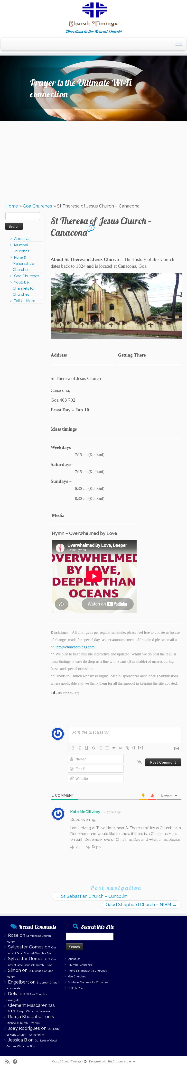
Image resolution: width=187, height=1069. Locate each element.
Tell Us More (24, 301)
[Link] (127, 748)
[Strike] (93, 748)
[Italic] (79, 748)
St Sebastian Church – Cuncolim (92, 896)
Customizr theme (124, 1061)
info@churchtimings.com (75, 647)
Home (11, 205)
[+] (140, 747)
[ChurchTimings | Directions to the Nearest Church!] (93, 14)
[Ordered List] (100, 748)
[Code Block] (120, 748)
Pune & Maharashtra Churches (23, 263)
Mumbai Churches (80, 964)
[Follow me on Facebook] (17, 1061)
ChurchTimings (71, 1061)
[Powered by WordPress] (85, 1060)
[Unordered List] (107, 748)
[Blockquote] (114, 748)
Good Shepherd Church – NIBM (141, 904)
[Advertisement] (93, 160)
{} (134, 747)
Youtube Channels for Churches (24, 288)
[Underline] (86, 748)
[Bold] (73, 748)
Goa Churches (37, 205)
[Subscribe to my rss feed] (9, 1061)
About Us (22, 239)
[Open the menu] (179, 44)
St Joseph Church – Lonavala (31, 1011)
